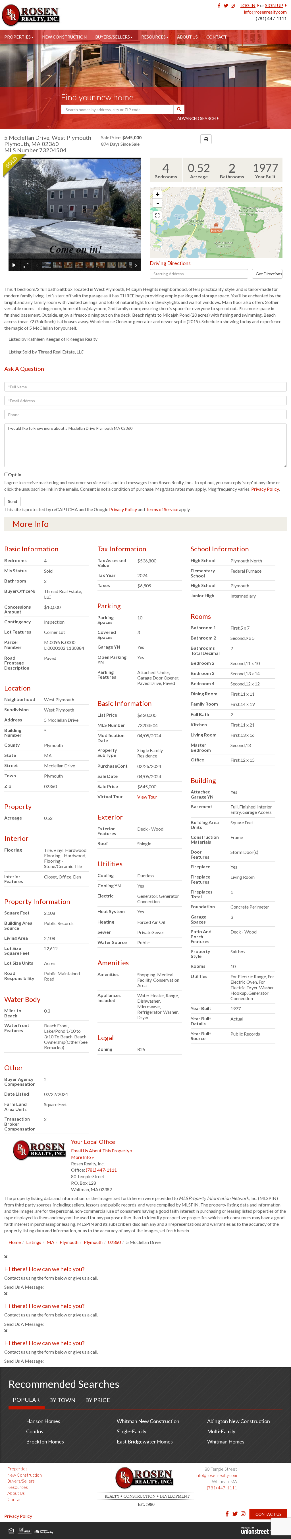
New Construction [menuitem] (64, 36)
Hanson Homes (43, 1421)
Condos (34, 1431)
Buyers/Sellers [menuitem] (112, 36)
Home (15, 1242)
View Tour (147, 796)
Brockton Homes (45, 1441)
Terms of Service (162, 509)
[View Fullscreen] (157, 215)
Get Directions (269, 273)
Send (12, 501)
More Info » (82, 1157)
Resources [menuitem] (153, 36)
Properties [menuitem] (17, 36)
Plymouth (69, 1242)
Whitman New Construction (148, 1421)
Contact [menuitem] (216, 36)
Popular (26, 1399)
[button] (179, 109)
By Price (97, 1399)
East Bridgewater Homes (145, 1441)
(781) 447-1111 (271, 18)
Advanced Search (196, 118)
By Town (62, 1399)
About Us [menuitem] (187, 36)
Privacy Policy (265, 489)
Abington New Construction (238, 1421)
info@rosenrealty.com (265, 11)
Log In (247, 5)
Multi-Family (221, 1431)
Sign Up (274, 5)
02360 (114, 1242)
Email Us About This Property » (101, 1150)
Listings (33, 1242)
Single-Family (131, 1431)
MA (50, 1242)
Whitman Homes (225, 1441)
